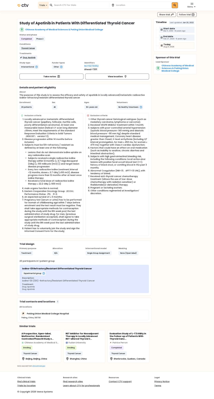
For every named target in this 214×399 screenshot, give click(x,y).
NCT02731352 (91, 66)
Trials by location (26, 385)
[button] (28, 48)
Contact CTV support (120, 381)
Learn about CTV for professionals (81, 385)
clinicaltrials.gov (38, 366)
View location (115, 76)
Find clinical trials (26, 381)
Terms (157, 385)
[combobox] (80, 5)
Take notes (49, 76)
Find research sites (73, 381)
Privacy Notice (161, 381)
